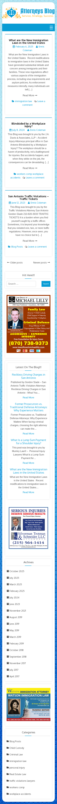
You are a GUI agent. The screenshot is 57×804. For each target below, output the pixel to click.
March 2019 (15, 636)
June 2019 (14, 623)
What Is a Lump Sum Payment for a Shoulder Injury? (28, 441)
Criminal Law (16, 754)
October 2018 (17, 650)
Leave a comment (35, 177)
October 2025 (17, 571)
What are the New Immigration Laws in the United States (28, 41)
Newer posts (40, 262)
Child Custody (17, 747)
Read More (28, 95)
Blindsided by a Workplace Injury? (28, 125)
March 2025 (16, 584)
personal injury (17, 767)
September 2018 (18, 656)
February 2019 (17, 643)
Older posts (16, 262)
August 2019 (16, 617)
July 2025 (14, 577)
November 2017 (18, 663)
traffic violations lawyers (22, 780)
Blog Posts (17, 246)
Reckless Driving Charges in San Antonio (28, 376)
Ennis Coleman (38, 129)
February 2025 (17, 590)
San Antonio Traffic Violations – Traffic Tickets (28, 197)
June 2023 (15, 604)
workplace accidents (20, 793)
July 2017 (14, 669)
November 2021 (18, 610)
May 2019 (14, 630)
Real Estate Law (18, 774)
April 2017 (14, 676)
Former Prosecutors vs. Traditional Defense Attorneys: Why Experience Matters (28, 407)
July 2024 (14, 597)
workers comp (24, 173)
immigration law (23, 101)
